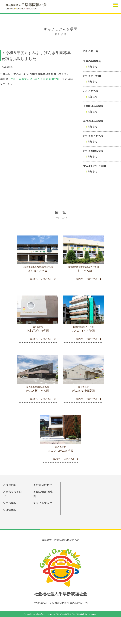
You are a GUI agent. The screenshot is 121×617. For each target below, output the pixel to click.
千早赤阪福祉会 (92, 61)
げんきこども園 (92, 76)
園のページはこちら (41, 279)
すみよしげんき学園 (94, 166)
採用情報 (11, 485)
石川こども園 (90, 91)
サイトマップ (44, 503)
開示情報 (11, 503)
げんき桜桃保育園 (93, 151)
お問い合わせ (44, 485)
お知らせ (92, 66)
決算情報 (11, 510)
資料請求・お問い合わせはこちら (60, 540)
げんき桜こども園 (93, 136)
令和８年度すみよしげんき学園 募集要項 (35, 79)
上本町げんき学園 (93, 106)
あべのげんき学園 (93, 121)
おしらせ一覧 (90, 51)
